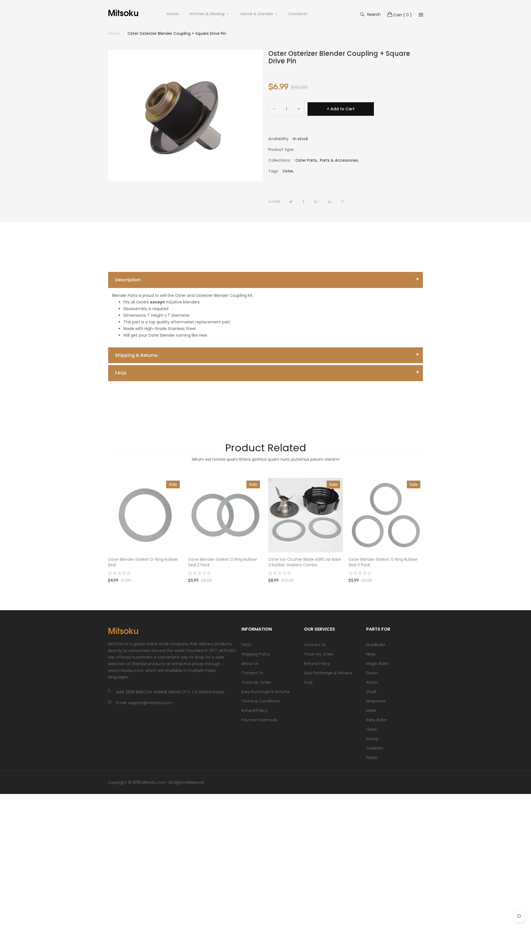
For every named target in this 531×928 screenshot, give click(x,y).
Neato (372, 757)
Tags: (273, 171)
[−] (274, 110)
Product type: (281, 149)
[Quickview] (181, 543)
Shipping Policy (255, 654)
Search (374, 14)
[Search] (421, 14)
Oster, (288, 171)
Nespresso (376, 701)
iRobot (372, 682)
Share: (274, 201)
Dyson (372, 673)
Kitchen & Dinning (207, 14)
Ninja (370, 654)
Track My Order (256, 682)
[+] (298, 110)
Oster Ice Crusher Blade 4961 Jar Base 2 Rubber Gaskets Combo (304, 562)
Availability (278, 138)
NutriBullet (376, 644)
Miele (371, 710)
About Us (250, 663)
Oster (371, 729)
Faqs (308, 682)
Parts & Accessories (339, 160)
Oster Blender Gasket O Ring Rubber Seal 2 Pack (222, 562)
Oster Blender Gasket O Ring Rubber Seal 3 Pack (383, 562)
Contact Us (252, 673)
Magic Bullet (377, 663)
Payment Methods (259, 720)
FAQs (120, 373)
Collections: (279, 160)
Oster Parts (306, 160)
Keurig (372, 738)
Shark (371, 691)
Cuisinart (374, 748)
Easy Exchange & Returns (265, 691)
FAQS (246, 644)
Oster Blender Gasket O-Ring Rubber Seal (143, 562)
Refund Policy (254, 710)
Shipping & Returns (136, 355)
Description (128, 280)
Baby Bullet (376, 720)
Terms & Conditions (260, 701)
